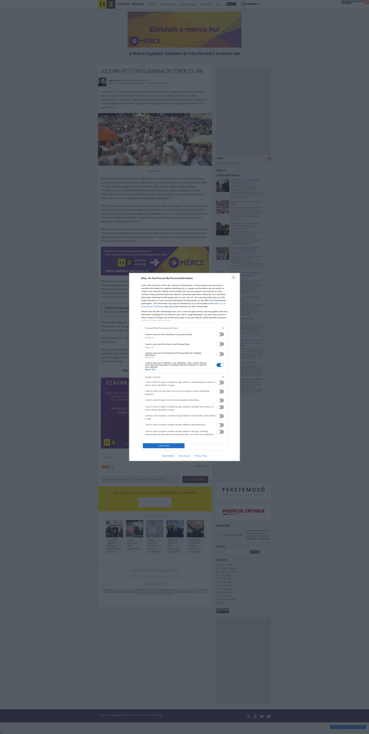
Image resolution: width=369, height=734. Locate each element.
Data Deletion (168, 456)
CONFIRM (163, 446)
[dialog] (184, 367)
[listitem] (184, 327)
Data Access (184, 456)
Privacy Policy (201, 456)
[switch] (220, 334)
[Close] (234, 278)
